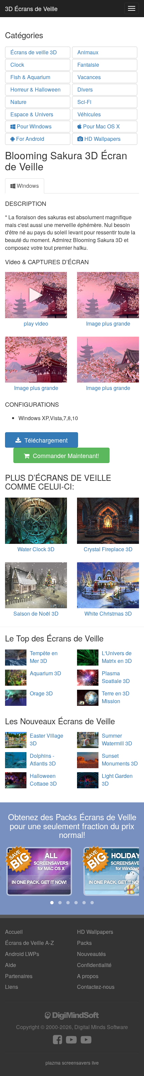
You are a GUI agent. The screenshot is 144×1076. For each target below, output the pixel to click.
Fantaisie (88, 64)
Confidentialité (94, 965)
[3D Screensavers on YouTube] (71, 1041)
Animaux (87, 52)
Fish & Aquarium (30, 77)
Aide (10, 965)
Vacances (89, 77)
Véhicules (89, 114)
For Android (29, 139)
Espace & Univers (31, 114)
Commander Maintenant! (64, 455)
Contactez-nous (96, 986)
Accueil (14, 932)
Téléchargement (44, 440)
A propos (87, 976)
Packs (84, 943)
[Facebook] (57, 1041)
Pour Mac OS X (101, 126)
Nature (18, 102)
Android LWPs (22, 954)
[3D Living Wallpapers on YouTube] (86, 1041)
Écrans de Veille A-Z (29, 943)
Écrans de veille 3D (33, 52)
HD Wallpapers (102, 139)
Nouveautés (91, 954)
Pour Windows (33, 126)
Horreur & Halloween (35, 89)
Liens (11, 986)
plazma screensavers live (72, 1062)
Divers (85, 89)
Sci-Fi (84, 102)
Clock (17, 64)
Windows (27, 185)
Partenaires (18, 976)
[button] (52, 902)
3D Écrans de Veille (31, 8)
